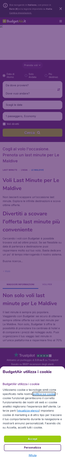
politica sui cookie (44, 394)
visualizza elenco (28, 410)
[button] (32, 455)
